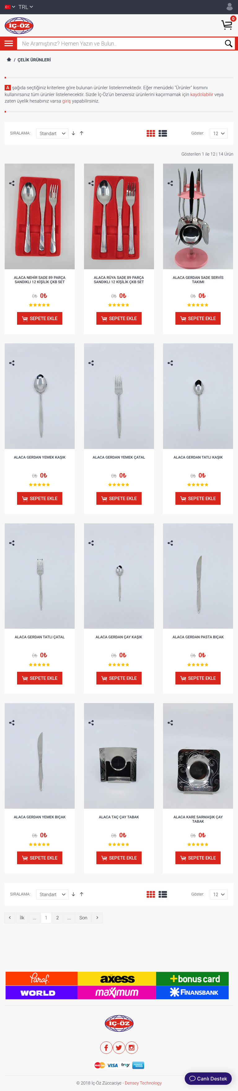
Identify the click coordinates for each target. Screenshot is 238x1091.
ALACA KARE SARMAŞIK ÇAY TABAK (198, 819)
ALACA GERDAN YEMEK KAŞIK (40, 457)
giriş (66, 101)
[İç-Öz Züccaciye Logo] (19, 25)
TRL (24, 7)
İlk (22, 918)
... (34, 918)
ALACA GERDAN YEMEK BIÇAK (39, 817)
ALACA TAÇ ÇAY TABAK (119, 817)
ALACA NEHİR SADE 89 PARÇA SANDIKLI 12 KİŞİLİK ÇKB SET (39, 279)
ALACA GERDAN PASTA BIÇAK (198, 637)
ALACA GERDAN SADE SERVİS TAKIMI (198, 279)
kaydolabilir (201, 94)
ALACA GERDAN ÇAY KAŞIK (119, 637)
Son (83, 918)
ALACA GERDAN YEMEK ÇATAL (119, 457)
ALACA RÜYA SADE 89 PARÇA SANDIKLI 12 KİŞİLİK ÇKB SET (119, 279)
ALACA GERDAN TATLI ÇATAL (39, 637)
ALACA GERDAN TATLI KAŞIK (198, 457)
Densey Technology (143, 1083)
